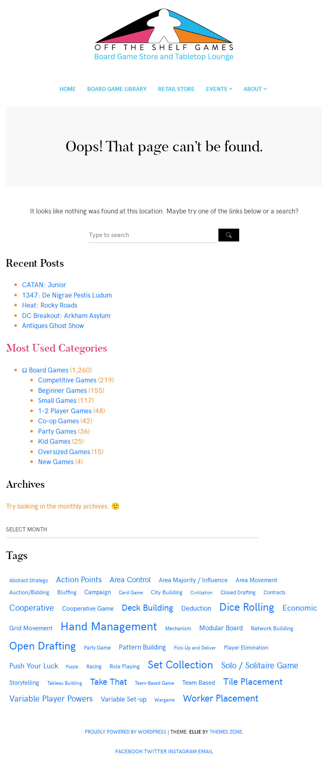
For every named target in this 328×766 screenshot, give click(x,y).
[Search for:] (153, 234)
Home (68, 88)
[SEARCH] (228, 235)
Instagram (182, 751)
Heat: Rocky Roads (49, 305)
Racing (94, 666)
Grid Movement (30, 627)
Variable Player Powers (51, 698)
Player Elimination (246, 647)
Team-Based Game (154, 683)
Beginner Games (62, 390)
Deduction (196, 608)
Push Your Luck (33, 665)
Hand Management (108, 625)
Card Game (131, 592)
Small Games (57, 400)
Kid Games (54, 441)
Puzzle (72, 666)
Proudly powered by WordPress (125, 731)
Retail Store (176, 88)
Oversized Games (64, 451)
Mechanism (178, 628)
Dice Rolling (246, 606)
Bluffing (66, 592)
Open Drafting (42, 645)
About (253, 88)
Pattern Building (142, 646)
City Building (166, 592)
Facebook (129, 751)
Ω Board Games (45, 369)
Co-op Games (58, 420)
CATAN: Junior (44, 284)
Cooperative (31, 607)
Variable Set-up (123, 699)
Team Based (198, 682)
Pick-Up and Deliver (195, 647)
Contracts (275, 592)
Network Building (272, 628)
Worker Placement (220, 697)
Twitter (155, 751)
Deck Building (147, 607)
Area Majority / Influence (193, 579)
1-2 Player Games (65, 410)
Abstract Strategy (28, 580)
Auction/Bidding (29, 592)
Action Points (79, 578)
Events (216, 88)
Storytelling (24, 682)
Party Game (97, 647)
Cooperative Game (88, 607)
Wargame (164, 699)
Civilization (201, 592)
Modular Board (221, 627)
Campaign (97, 592)
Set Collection (180, 664)
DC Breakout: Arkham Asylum (66, 315)
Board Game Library (117, 88)
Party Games (57, 431)
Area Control (130, 579)
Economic (299, 607)
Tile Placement (253, 681)
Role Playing (125, 666)
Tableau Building (64, 683)
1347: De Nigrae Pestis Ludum (67, 295)
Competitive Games (67, 379)
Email (205, 751)
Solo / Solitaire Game (259, 665)
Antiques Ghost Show (53, 325)
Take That (108, 681)
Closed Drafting (238, 592)
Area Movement (256, 579)
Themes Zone (226, 731)
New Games (56, 461)
